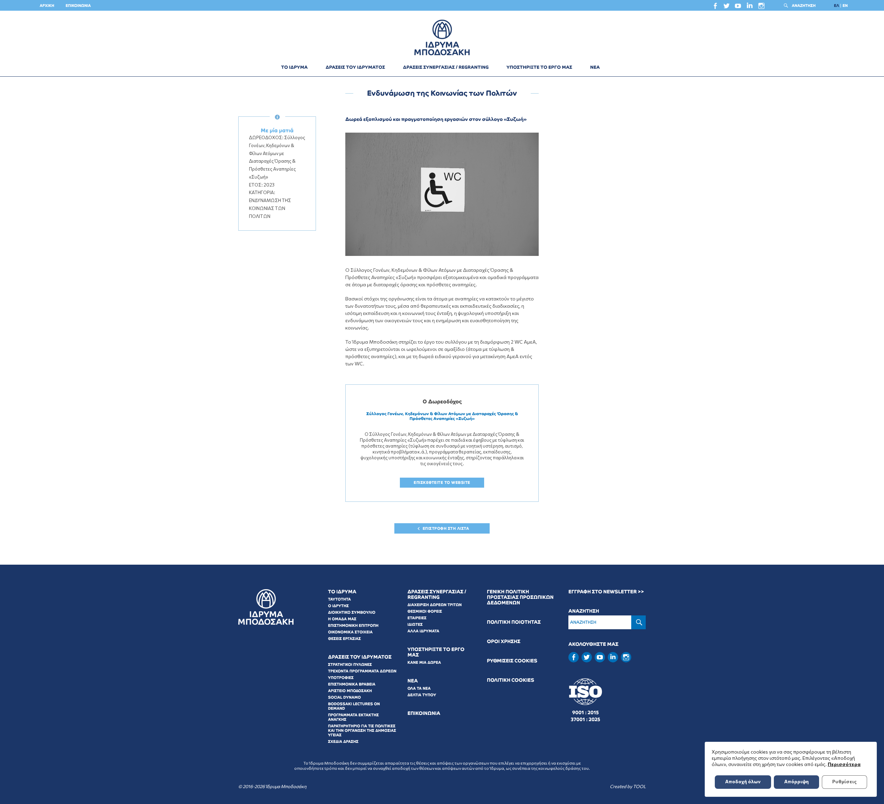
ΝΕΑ (595, 67)
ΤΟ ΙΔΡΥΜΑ (294, 67)
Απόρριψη (796, 781)
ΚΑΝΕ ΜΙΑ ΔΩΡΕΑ (424, 662)
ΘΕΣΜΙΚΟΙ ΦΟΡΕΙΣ (424, 611)
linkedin (749, 7)
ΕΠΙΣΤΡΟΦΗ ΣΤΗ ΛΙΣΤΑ (446, 528)
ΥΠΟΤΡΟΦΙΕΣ (341, 677)
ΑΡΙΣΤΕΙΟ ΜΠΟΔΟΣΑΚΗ (350, 690)
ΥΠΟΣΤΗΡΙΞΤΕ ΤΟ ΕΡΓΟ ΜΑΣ (539, 67)
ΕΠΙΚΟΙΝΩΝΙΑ (78, 5)
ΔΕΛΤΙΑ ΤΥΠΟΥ (421, 694)
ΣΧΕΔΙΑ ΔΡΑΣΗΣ (343, 741)
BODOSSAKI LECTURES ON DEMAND (354, 706)
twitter (726, 7)
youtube (737, 7)
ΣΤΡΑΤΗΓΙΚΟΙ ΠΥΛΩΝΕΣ (350, 664)
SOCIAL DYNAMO (344, 697)
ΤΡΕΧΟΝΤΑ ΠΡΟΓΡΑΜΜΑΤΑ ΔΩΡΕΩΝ (362, 671)
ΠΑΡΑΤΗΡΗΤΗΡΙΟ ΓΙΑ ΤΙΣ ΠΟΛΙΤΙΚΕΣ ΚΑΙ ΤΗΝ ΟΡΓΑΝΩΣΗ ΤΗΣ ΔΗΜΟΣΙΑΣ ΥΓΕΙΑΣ (362, 730)
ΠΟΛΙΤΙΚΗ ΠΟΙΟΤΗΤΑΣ (514, 622)
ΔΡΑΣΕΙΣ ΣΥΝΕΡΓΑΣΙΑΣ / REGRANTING (446, 67)
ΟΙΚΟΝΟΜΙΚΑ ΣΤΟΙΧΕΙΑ (350, 632)
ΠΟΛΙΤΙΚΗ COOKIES (510, 680)
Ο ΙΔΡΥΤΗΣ (338, 605)
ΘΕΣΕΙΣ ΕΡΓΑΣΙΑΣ (344, 638)
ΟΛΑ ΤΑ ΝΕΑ (419, 688)
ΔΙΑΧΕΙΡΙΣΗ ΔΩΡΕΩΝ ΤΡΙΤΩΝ (434, 604)
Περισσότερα (844, 764)
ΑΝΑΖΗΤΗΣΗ (804, 5)
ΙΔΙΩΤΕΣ (415, 624)
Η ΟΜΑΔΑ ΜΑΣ (342, 618)
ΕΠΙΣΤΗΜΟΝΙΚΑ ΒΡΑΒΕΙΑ (351, 684)
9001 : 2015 (585, 712)
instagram (761, 7)
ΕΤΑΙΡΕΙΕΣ (416, 617)
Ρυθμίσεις (844, 781)
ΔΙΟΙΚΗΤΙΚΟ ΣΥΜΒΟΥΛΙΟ (351, 612)
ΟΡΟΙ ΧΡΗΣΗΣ (503, 641)
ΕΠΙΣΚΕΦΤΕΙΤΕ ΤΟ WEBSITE (442, 482)
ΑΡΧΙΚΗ (47, 5)
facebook (715, 7)
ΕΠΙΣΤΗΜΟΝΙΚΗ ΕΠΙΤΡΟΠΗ (353, 625)
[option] (442, 194)
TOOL (639, 786)
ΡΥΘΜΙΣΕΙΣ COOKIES (512, 661)
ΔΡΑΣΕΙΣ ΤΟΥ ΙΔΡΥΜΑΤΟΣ (355, 67)
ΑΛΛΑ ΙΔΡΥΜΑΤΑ (423, 631)
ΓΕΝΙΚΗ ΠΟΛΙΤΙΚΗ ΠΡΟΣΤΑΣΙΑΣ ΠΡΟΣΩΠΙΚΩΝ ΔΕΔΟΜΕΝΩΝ (520, 597)
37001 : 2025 (585, 719)
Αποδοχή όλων (743, 781)
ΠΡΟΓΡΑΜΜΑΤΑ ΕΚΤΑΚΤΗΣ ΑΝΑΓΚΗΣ (353, 717)
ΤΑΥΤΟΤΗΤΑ (339, 599)
